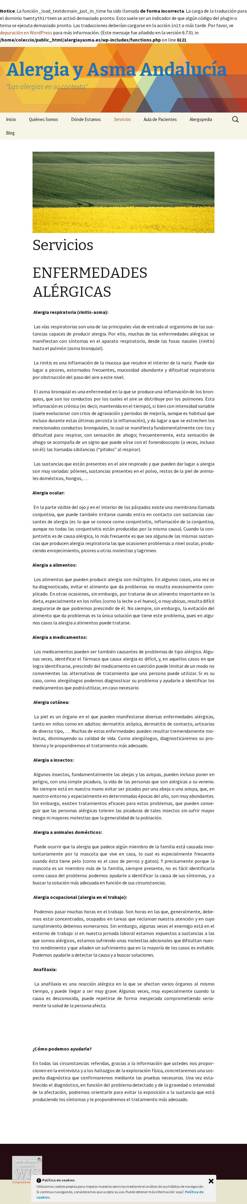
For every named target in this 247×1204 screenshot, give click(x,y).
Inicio (11, 119)
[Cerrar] (211, 1181)
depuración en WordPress (26, 32)
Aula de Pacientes (160, 119)
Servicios (122, 119)
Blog (10, 133)
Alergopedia (201, 119)
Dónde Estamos (86, 119)
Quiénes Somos (43, 119)
